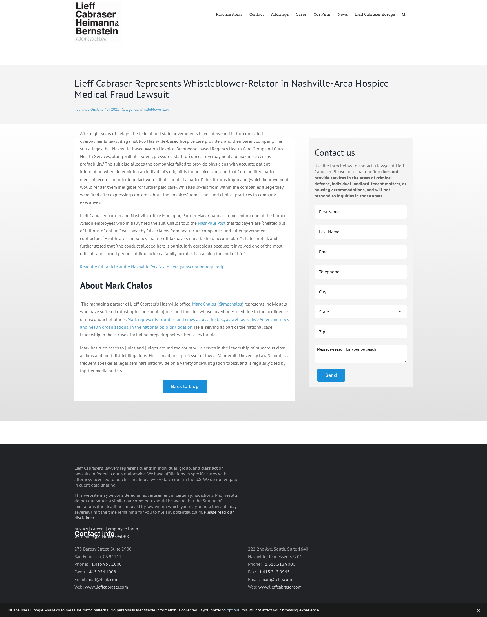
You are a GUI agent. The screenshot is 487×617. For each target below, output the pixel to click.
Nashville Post (211, 223)
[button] (404, 14)
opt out (233, 610)
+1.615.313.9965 (273, 571)
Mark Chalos (204, 304)
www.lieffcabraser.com (106, 587)
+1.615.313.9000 (279, 564)
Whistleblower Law (154, 109)
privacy (81, 528)
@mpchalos (230, 304)
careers (98, 528)
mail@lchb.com (103, 579)
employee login (123, 528)
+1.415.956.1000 (105, 564)
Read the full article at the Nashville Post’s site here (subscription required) (151, 266)
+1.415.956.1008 (99, 571)
